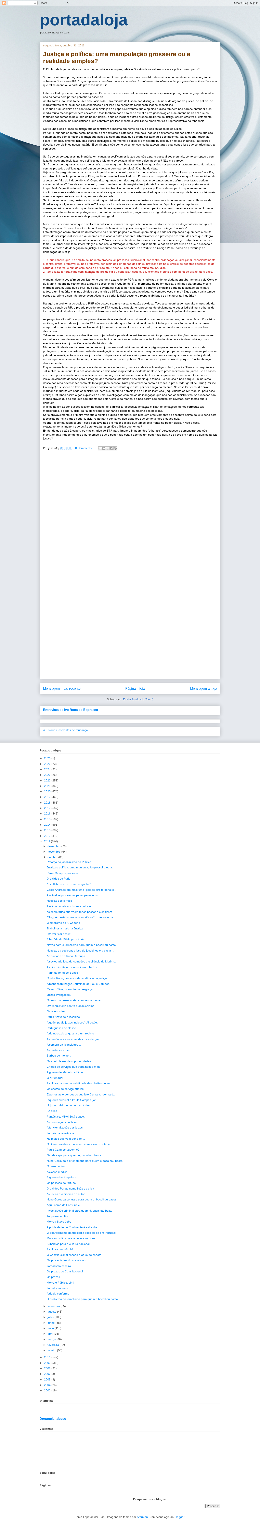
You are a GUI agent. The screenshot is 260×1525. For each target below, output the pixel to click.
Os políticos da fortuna (61, 1182)
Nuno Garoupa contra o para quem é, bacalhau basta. (82, 1199)
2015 (47, 819)
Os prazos (53, 1277)
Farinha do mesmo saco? (63, 972)
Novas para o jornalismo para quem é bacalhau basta (81, 944)
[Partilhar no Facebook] (111, 448)
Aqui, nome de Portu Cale (63, 1205)
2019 (47, 796)
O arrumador (55, 1077)
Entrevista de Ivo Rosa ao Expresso (70, 710)
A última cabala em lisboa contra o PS (71, 906)
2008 (47, 1368)
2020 (47, 791)
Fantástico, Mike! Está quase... (66, 1116)
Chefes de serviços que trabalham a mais (73, 1066)
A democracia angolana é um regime (70, 1033)
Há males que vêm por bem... (66, 1138)
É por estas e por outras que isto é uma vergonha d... (81, 1094)
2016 (47, 813)
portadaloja (84, 20)
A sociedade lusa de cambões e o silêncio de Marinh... (82, 961)
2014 (47, 824)
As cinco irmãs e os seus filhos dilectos (72, 967)
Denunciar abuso (53, 1418)
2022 (47, 780)
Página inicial (135, 688)
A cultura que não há (60, 1249)
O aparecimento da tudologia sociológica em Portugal (81, 1232)
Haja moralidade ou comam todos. (69, 1105)
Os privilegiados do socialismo (66, 1260)
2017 (47, 808)
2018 (47, 802)
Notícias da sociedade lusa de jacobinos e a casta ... (80, 950)
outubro (53, 857)
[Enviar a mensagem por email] (100, 448)
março (52, 1339)
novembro (54, 851)
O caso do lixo (56, 1166)
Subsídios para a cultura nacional (68, 1243)
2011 (47, 841)
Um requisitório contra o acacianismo (70, 1005)
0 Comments (83, 448)
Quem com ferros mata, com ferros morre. (74, 1000)
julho (51, 1317)
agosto (52, 1311)
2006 (47, 1373)
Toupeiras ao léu (57, 1216)
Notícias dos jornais (59, 900)
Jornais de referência (60, 1133)
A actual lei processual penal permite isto (73, 895)
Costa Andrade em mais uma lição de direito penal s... (81, 889)
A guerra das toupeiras (61, 1177)
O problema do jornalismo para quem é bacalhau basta (82, 1299)
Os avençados (56, 1011)
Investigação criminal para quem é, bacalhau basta (79, 1210)
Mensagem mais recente (61, 688)
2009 (47, 1362)
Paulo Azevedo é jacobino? (64, 1016)
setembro (54, 1306)
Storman (142, 1517)
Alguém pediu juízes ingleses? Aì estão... (73, 1022)
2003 (47, 1390)
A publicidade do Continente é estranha (72, 1227)
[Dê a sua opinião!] (104, 448)
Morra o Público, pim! (60, 1282)
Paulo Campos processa (62, 873)
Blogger (179, 1517)
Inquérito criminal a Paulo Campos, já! (71, 1100)
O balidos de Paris (58, 878)
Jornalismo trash (57, 1288)
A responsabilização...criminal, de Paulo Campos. (78, 983)
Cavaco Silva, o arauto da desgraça (70, 989)
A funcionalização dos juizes (65, 1127)
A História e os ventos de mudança (65, 730)
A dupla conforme (58, 1293)
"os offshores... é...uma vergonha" (69, 884)
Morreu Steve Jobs (59, 1221)
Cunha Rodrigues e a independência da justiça (77, 978)
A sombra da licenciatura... (64, 1044)
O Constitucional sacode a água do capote (74, 1254)
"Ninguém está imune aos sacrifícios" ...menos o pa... (81, 917)
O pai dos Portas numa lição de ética (70, 1188)
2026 (47, 758)
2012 (47, 835)
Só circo (52, 1110)
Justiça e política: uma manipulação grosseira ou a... (80, 867)
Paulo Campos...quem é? (63, 1149)
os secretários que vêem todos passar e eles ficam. (80, 911)
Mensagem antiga (203, 688)
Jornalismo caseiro (59, 1266)
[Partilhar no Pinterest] (115, 448)
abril (51, 1333)
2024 (47, 769)
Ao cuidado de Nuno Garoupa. (66, 956)
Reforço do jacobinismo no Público (69, 862)
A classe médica (57, 1171)
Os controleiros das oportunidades (69, 1061)
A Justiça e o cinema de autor (66, 1194)
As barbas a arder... (59, 1050)
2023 (47, 774)
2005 (47, 1379)
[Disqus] (130, 512)
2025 (47, 763)
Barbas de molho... (59, 1055)
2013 (47, 830)
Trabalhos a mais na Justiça (65, 928)
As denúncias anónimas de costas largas (73, 1039)
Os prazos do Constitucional (65, 1271)
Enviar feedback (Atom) (138, 699)
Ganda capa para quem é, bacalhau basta (74, 1155)
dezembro (54, 846)
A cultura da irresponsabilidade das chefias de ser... (80, 1083)
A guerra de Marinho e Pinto (65, 1072)
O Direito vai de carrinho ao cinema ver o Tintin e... (79, 1144)
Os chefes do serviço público (65, 1088)
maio (51, 1328)
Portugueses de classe (61, 1028)
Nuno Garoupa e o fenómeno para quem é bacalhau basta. (85, 1160)
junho (51, 1322)
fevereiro (54, 1344)
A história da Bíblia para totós (65, 939)
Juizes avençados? (59, 994)
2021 (47, 786)
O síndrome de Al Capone (63, 922)
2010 (47, 1357)
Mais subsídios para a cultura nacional (71, 1238)
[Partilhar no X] (108, 448)
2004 (47, 1385)
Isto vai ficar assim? (59, 934)
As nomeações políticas (62, 1122)
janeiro (52, 1350)
